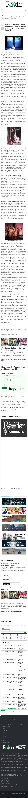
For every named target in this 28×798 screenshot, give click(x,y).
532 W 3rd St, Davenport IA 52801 (8, 777)
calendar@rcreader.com (20, 625)
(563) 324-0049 (4, 778)
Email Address (6, 579)
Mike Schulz (5, 33)
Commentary (5, 730)
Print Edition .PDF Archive (8, 720)
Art (3, 738)
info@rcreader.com (5, 780)
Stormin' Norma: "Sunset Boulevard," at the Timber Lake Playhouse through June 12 (15, 27)
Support (4, 387)
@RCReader (3, 787)
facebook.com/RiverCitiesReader (8, 786)
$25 (3, 375)
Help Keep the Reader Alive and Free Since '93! (13, 368)
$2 (3, 380)
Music (4, 734)
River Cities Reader (20, 488)
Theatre (4, 732)
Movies (4, 736)
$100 (9, 375)
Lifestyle (4, 740)
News (4, 728)
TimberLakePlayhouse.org (7, 330)
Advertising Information (8, 722)
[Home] (14, 4)
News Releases (6, 742)
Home (3, 15)
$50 (6, 375)
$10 (8, 380)
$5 (5, 380)
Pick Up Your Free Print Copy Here (10, 719)
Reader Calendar (6, 726)
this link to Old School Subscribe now (13, 360)
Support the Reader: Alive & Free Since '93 (12, 724)
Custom (13, 375)
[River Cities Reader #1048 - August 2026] (14, 465)
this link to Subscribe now (13, 612)
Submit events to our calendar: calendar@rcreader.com (13, 784)
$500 (10, 384)
